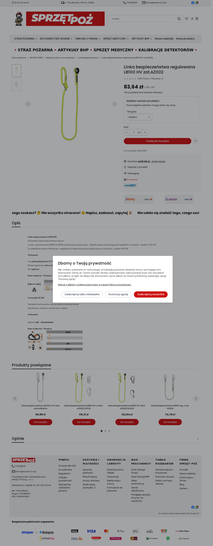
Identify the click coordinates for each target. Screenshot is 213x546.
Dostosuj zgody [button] (118, 294)
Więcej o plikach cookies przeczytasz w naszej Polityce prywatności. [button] (94, 284)
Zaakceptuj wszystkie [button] (150, 294)
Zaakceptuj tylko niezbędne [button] (82, 294)
